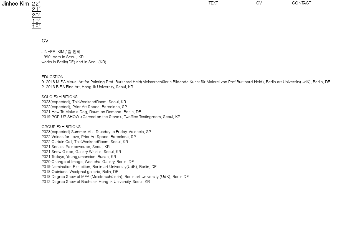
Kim (24, 3)
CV (253, 3)
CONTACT (295, 3)
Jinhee (11, 3)
